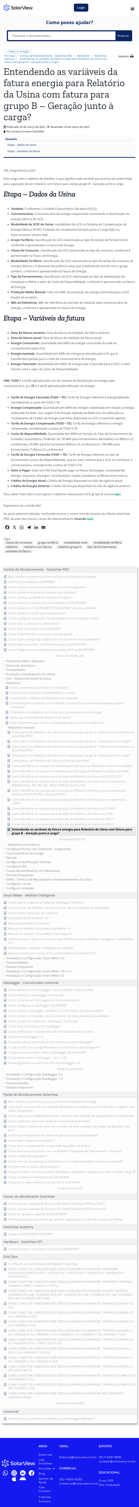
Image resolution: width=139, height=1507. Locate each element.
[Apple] (14, 1479)
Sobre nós (45, 1455)
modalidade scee (75, 543)
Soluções (45, 1468)
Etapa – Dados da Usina (22, 145)
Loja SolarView (45, 1461)
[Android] (23, 1479)
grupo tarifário (48, 543)
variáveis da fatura (18, 551)
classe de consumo (19, 543)
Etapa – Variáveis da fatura (24, 151)
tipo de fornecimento (101, 547)
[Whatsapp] (5, 1473)
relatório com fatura (38, 547)
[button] (132, 9)
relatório (12, 547)
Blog (42, 1473)
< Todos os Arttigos (17, 51)
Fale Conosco (45, 1489)
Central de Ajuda (46, 1480)
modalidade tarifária (107, 543)
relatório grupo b (69, 547)
